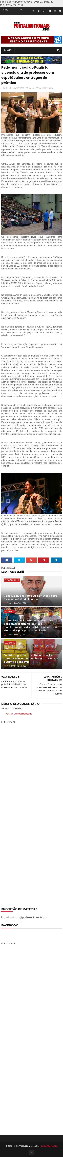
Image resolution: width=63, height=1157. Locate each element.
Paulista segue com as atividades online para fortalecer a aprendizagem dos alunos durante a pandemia (31, 659)
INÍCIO (8, 50)
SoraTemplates (49, 1146)
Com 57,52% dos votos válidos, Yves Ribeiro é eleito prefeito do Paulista (30, 597)
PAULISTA (29, 87)
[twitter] (38, 11)
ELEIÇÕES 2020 (12, 580)
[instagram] (50, 11)
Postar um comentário (19, 713)
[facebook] (33, 11)
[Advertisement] (31, 813)
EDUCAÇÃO (18, 87)
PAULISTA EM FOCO (44, 87)
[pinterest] (55, 11)
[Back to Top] (31, 1152)
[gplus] (44, 11)
